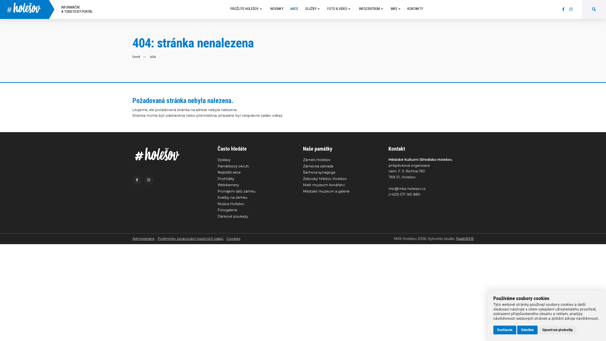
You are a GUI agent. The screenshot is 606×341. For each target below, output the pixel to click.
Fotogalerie (227, 210)
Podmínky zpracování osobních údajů (190, 239)
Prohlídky (226, 179)
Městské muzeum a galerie (326, 191)
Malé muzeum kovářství (324, 185)
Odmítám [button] (527, 330)
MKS (394, 9)
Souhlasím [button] (504, 330)
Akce (294, 9)
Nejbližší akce (229, 172)
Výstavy (224, 160)
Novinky (276, 9)
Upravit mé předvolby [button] (557, 330)
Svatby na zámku (232, 197)
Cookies (233, 239)
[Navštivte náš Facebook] (563, 9)
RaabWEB (465, 239)
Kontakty (415, 9)
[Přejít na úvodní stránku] (170, 154)
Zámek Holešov (316, 160)
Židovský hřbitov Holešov (325, 179)
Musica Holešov (231, 204)
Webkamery (228, 185)
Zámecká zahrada (318, 166)
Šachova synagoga (319, 172)
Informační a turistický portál (77, 9)
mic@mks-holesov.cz (407, 189)
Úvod (136, 56)
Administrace (143, 239)
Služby (310, 9)
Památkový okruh (233, 166)
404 (153, 56)
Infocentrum (369, 9)
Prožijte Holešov (245, 9)
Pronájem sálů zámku (236, 191)
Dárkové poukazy (233, 216)
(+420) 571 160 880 (404, 194)
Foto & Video (337, 9)
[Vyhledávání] (594, 9)
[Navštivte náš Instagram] (571, 9)
